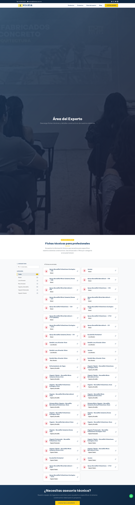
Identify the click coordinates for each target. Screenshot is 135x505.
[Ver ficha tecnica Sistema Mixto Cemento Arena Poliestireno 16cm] (116, 405)
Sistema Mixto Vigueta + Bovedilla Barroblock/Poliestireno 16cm (60, 404)
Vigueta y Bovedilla (28, 287)
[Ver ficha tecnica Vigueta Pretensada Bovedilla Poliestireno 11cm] (77, 441)
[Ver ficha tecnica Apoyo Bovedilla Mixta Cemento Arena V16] (77, 280)
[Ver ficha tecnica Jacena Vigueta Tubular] (115, 459)
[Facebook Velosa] (111, 1)
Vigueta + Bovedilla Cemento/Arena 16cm (99, 413)
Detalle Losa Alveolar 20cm (97, 342)
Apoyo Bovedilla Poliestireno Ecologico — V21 (100, 307)
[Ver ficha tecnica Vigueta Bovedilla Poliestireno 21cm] (115, 386)
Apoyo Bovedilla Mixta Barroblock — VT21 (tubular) (61, 316)
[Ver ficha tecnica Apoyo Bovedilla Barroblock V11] (115, 326)
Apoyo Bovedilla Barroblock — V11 (99, 325)
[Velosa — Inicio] (25, 5)
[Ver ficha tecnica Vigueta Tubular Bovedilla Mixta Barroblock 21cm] (115, 377)
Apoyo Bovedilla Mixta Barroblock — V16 (61, 288)
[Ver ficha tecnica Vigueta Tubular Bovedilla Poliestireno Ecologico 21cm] (116, 368)
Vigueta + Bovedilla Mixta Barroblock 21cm (61, 394)
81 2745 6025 (22, 1)
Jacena (90, 269)
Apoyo (28, 277)
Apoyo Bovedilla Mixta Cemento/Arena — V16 (62, 279)
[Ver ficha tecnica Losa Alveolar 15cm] (77, 344)
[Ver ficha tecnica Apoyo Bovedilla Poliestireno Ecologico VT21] (77, 327)
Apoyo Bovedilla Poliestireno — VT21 (99, 316)
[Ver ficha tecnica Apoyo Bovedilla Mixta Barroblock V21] (115, 299)
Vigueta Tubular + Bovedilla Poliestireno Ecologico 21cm (101, 366)
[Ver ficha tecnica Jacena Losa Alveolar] (115, 351)
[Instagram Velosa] (113, 1)
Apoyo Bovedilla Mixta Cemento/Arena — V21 (62, 298)
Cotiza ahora (111, 5)
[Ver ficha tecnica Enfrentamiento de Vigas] (77, 367)
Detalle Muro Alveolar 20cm (58, 358)
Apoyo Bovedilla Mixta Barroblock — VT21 (61, 466)
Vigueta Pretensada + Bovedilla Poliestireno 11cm (59, 440)
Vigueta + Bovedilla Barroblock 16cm (61, 422)
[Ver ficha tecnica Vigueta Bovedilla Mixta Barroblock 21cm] (77, 396)
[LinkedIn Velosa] (117, 1)
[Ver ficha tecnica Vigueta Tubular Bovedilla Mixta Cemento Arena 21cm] (77, 377)
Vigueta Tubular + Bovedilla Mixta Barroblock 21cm (98, 376)
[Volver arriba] (131, 503)
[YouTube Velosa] (115, 1)
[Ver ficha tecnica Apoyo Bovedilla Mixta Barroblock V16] (77, 290)
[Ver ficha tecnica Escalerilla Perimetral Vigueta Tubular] (77, 459)
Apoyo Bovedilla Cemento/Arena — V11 (62, 334)
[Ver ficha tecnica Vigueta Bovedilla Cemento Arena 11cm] (77, 432)
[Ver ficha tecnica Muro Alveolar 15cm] (115, 359)
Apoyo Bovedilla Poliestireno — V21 (60, 306)
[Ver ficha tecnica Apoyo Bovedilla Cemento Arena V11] (77, 336)
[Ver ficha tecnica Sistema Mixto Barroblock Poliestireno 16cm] (78, 405)
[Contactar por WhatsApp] (131, 496)
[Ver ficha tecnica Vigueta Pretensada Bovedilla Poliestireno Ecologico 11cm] (116, 432)
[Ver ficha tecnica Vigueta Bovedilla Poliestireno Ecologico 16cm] (77, 415)
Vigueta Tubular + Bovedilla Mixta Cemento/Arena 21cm (60, 376)
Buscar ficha (22, 263)
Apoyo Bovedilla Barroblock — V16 (99, 278)
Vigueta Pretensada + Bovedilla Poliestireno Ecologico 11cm (98, 430)
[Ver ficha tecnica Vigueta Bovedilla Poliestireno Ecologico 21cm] (77, 387)
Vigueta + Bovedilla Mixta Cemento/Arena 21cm (96, 394)
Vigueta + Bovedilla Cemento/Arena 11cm (61, 430)
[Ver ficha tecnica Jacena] (115, 270)
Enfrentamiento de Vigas (57, 366)
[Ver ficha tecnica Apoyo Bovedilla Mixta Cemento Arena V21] (77, 299)
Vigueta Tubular (28, 293)
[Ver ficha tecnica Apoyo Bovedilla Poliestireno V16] (115, 289)
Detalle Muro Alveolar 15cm (96, 358)
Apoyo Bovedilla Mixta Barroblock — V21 (99, 298)
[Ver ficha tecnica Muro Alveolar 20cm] (77, 359)
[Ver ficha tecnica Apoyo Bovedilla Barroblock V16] (115, 280)
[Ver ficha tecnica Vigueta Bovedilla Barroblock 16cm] (77, 423)
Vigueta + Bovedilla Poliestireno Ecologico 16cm (59, 413)
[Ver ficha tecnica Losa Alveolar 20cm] (115, 344)
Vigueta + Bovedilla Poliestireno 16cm (100, 422)
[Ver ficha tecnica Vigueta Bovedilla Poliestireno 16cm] (115, 423)
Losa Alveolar (28, 280)
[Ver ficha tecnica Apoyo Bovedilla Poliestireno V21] (77, 308)
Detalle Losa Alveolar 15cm (58, 342)
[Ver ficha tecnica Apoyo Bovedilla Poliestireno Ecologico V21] (115, 308)
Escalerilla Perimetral (95, 334)
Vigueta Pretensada (28, 290)
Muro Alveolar (28, 283)
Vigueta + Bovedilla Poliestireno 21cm (100, 385)
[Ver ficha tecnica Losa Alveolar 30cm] (77, 351)
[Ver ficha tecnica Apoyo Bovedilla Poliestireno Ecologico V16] (77, 271)
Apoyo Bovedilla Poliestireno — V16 (99, 288)
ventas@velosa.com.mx (35, 1)
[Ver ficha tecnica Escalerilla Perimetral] (115, 336)
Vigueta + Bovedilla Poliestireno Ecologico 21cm (59, 385)
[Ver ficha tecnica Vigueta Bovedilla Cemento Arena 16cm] (115, 415)
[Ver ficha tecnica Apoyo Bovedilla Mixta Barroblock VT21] (77, 318)
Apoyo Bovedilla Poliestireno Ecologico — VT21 (62, 326)
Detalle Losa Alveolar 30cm (58, 350)
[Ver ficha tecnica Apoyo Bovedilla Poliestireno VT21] (115, 317)
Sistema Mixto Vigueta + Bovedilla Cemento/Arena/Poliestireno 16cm (99, 404)
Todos (28, 274)
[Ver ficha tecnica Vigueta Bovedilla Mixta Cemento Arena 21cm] (115, 396)
